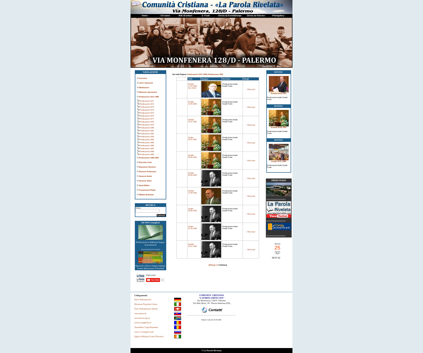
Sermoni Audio (145, 176)
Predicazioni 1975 (147, 113)
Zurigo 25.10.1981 (192, 227)
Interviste (143, 78)
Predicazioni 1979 (147, 125)
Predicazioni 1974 (147, 110)
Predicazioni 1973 (147, 107)
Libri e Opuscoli (146, 83)
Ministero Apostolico (148, 92)
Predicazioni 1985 (147, 143)
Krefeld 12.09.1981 (192, 103)
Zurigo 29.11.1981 (192, 138)
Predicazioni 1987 (147, 148)
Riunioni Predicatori (147, 172)
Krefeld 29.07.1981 (192, 245)
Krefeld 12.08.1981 (192, 192)
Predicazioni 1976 (147, 116)
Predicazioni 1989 (147, 154)
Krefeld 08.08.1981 (192, 156)
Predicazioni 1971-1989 (149, 97)
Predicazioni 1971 (147, 101)
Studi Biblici (144, 185)
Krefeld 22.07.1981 (192, 121)
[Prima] (212, 265)
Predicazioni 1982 (147, 134)
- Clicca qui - (251, 89)
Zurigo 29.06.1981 (192, 210)
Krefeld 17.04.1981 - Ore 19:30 (193, 86)
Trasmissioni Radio (147, 190)
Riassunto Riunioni (147, 167)
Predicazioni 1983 (147, 137)
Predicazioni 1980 (147, 128)
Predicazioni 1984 (147, 140)
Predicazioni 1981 (147, 131)
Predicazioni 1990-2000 (149, 158)
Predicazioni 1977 (147, 119)
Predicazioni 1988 (147, 151)
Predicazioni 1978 (147, 122)
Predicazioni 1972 (147, 104)
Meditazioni (144, 87)
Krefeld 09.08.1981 (192, 174)
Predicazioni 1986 (147, 146)
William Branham (146, 195)
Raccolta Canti (145, 162)
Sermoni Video (145, 181)
